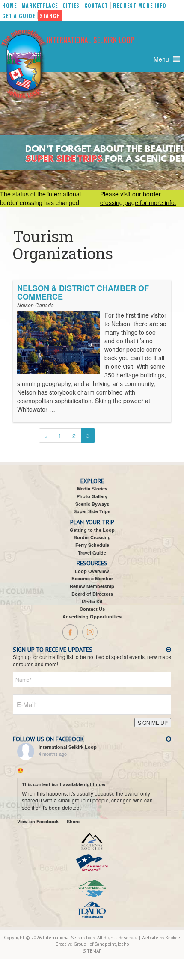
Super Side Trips (92, 511)
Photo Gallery (92, 496)
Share (73, 821)
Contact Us (92, 609)
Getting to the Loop (92, 530)
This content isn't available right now (64, 784)
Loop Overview (92, 571)
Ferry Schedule (92, 545)
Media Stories (92, 488)
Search (50, 15)
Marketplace (39, 5)
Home (9, 5)
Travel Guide (92, 552)
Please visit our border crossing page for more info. (138, 198)
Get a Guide (18, 15)
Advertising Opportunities (92, 616)
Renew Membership (92, 586)
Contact (96, 5)
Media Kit (92, 601)
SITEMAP (92, 951)
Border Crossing (92, 537)
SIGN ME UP (153, 722)
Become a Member (92, 578)
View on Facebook (38, 821)
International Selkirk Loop (90, 39)
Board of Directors (92, 594)
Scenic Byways (92, 504)
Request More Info (139, 5)
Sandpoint (105, 944)
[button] (161, 59)
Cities (71, 5)
